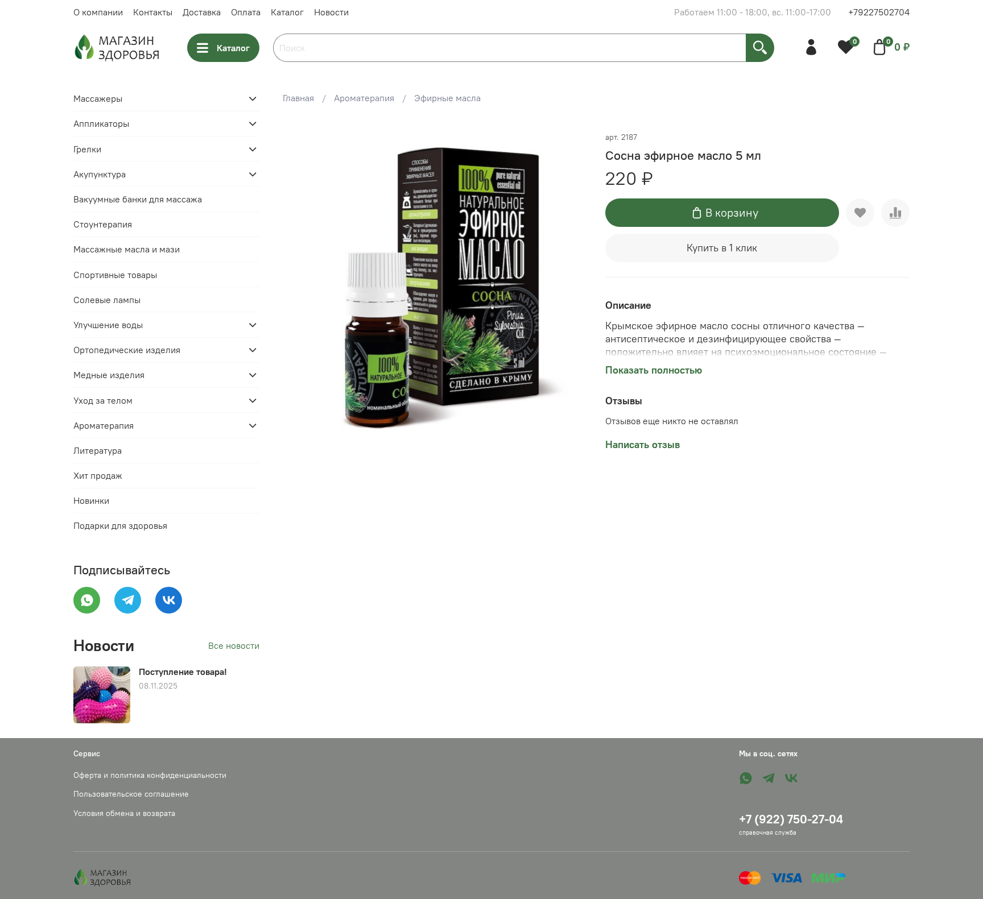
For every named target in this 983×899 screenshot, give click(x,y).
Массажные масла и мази (126, 249)
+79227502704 (879, 12)
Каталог (287, 12)
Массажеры (97, 98)
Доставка (202, 12)
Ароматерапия (364, 97)
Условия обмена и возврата (124, 813)
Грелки (87, 149)
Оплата (246, 12)
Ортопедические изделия (126, 349)
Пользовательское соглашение (131, 794)
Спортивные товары (115, 274)
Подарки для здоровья (120, 525)
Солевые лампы (107, 299)
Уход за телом (103, 400)
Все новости (233, 645)
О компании (98, 12)
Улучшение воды (108, 324)
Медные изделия (108, 374)
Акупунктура (99, 174)
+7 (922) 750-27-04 (791, 819)
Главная (298, 97)
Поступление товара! (183, 671)
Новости (331, 12)
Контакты (152, 12)
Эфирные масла (447, 97)
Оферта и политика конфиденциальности (149, 775)
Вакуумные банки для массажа (137, 199)
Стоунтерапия (102, 224)
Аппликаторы (101, 123)
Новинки (91, 500)
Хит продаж (97, 475)
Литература (97, 450)
